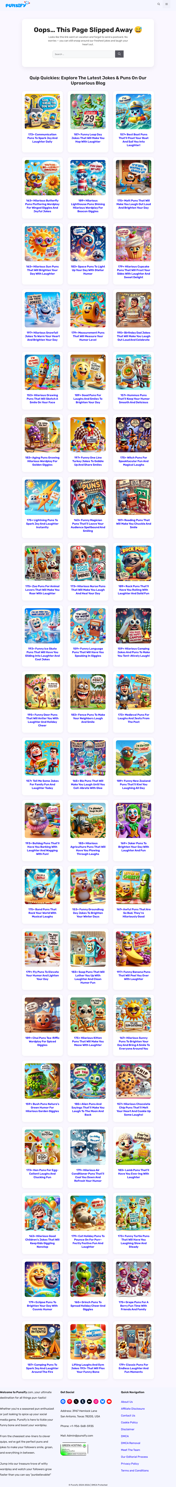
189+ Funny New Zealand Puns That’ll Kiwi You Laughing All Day (133, 784)
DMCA (125, 1436)
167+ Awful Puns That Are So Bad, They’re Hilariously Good (134, 913)
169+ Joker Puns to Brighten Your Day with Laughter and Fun (133, 847)
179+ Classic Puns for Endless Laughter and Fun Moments (133, 1368)
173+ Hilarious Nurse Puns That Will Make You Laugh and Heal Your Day (87, 590)
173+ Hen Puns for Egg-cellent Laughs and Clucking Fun (42, 1173)
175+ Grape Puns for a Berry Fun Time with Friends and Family (133, 1305)
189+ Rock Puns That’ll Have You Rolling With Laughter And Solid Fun (133, 590)
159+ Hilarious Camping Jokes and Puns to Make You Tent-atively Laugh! (133, 652)
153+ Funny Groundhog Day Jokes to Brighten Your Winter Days (88, 913)
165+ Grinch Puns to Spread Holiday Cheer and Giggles (88, 1305)
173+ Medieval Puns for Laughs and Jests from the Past (133, 718)
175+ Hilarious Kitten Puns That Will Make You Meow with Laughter (88, 1041)
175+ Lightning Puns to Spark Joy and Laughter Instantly (42, 523)
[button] (159, 4)
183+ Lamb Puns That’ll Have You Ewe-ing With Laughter (133, 1173)
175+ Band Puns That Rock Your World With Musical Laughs (42, 913)
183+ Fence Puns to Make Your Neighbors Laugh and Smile (88, 718)
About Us (127, 1401)
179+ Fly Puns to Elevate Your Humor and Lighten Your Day (42, 975)
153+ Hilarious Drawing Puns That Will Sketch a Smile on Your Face (42, 399)
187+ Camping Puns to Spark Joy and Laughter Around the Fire (42, 1368)
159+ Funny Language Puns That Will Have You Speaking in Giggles (88, 652)
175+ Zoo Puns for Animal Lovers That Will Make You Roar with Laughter (42, 590)
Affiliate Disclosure (133, 1408)
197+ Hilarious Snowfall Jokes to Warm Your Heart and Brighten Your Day (42, 336)
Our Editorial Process (134, 1456)
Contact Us (128, 1415)
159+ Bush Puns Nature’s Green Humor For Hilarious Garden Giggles (42, 1107)
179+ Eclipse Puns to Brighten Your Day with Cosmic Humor (42, 1305)
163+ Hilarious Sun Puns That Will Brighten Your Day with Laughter (42, 270)
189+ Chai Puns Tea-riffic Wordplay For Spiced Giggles (42, 1041)
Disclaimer (127, 1429)
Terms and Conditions (135, 1470)
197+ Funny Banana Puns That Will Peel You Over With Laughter (133, 975)
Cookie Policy (129, 1422)
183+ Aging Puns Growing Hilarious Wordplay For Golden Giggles (42, 461)
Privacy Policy (130, 1463)
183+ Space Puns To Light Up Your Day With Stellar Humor (88, 270)
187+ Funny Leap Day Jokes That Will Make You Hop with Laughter (88, 138)
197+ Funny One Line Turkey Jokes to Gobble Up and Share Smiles (88, 461)
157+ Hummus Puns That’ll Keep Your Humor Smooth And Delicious (134, 399)
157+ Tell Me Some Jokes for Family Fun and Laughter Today (42, 784)
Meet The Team (130, 1450)
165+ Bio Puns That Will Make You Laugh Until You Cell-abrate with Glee (88, 784)
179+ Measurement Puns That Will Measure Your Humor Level (88, 336)
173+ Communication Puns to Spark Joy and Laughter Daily (42, 138)
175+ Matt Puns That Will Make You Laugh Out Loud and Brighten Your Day (133, 204)
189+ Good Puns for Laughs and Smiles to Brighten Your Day (87, 399)
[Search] (119, 54)
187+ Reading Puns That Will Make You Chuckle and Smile (133, 523)
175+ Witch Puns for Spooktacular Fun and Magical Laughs (133, 461)
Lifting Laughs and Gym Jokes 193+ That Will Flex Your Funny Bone (88, 1368)
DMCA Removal (130, 1443)
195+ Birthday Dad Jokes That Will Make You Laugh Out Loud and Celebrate (133, 336)
